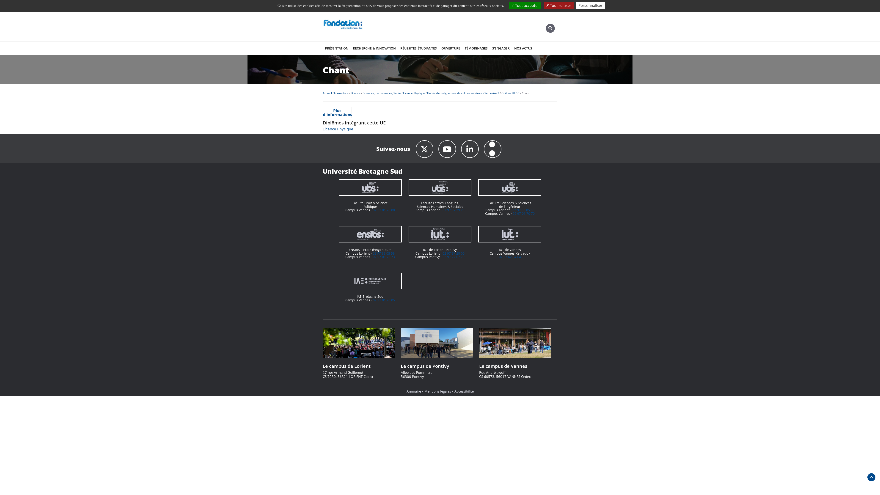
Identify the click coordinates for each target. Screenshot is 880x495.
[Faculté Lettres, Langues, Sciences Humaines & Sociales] (440, 187)
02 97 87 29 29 (454, 210)
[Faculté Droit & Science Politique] (370, 187)
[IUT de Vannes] (509, 234)
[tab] (337, 112)
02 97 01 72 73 (384, 256)
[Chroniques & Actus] (492, 149)
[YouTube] (447, 149)
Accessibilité (464, 391)
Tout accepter (526, 5)
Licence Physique (338, 129)
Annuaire (414, 391)
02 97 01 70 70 (524, 213)
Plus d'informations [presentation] (337, 112)
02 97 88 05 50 (523, 210)
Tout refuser (560, 5)
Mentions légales (437, 391)
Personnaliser (590, 5)
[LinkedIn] (470, 149)
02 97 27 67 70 (454, 256)
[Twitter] (424, 149)
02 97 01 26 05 (384, 300)
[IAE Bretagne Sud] (370, 281)
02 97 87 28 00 (454, 253)
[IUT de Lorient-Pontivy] (440, 234)
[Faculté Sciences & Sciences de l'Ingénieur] (509, 187)
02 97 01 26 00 (384, 210)
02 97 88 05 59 (384, 253)
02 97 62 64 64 (510, 256)
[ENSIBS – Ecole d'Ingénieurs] (370, 234)
